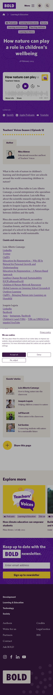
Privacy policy (45, 332)
